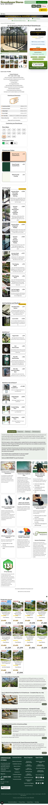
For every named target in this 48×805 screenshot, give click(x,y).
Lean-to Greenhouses (29, 769)
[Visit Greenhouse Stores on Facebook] (36, 783)
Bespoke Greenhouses (29, 774)
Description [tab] (12, 431)
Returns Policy (17, 766)
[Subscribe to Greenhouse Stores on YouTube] (43, 783)
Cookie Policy (30, 802)
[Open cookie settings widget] (2, 802)
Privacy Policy (22, 802)
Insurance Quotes (17, 779)
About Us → (3, 774)
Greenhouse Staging (28, 783)
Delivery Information (17, 761)
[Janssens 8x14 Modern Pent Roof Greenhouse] (7, 57)
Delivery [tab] (27, 431)
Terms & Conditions (12, 802)
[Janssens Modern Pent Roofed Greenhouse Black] (21, 57)
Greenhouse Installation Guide (40, 765)
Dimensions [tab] (36, 431)
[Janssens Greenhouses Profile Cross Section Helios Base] (12, 66)
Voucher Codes (17, 776)
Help (39, 6)
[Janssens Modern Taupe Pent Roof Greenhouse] (12, 62)
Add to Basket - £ (37, 49)
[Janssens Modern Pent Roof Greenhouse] (16, 57)
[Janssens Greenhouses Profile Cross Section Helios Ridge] (3, 66)
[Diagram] (25, 66)
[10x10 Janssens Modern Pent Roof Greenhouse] (25, 57)
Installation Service (17, 764)
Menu (3, 13)
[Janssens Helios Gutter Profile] (16, 66)
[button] (24, 591)
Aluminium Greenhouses (29, 762)
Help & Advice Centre (17, 769)
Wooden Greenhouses (29, 765)
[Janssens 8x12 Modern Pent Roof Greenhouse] (3, 57)
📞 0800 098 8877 (38, 64)
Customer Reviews (17, 774)
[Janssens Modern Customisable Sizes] (21, 62)
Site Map (37, 802)
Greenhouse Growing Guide (40, 771)
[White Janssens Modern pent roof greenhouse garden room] (12, 57)
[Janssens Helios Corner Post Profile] (7, 66)
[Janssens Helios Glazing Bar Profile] (21, 66)
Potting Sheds (29, 771)
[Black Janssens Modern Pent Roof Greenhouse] (3, 62)
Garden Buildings (29, 785)
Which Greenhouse (40, 768)
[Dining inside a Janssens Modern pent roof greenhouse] (16, 62)
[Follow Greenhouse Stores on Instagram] (40, 783)
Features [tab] (20, 431)
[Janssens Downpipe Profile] (25, 62)
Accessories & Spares (29, 780)
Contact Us (17, 772)
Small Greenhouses (28, 777)
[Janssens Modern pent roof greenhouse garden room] (7, 62)
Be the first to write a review (24, 591)
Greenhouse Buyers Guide (40, 762)
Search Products (42, 2)
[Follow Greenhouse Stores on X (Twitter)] (38, 783)
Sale (45, 6)
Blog (34, 6)
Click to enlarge (10, 53)
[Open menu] (1, 13)
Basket (43, 10)
